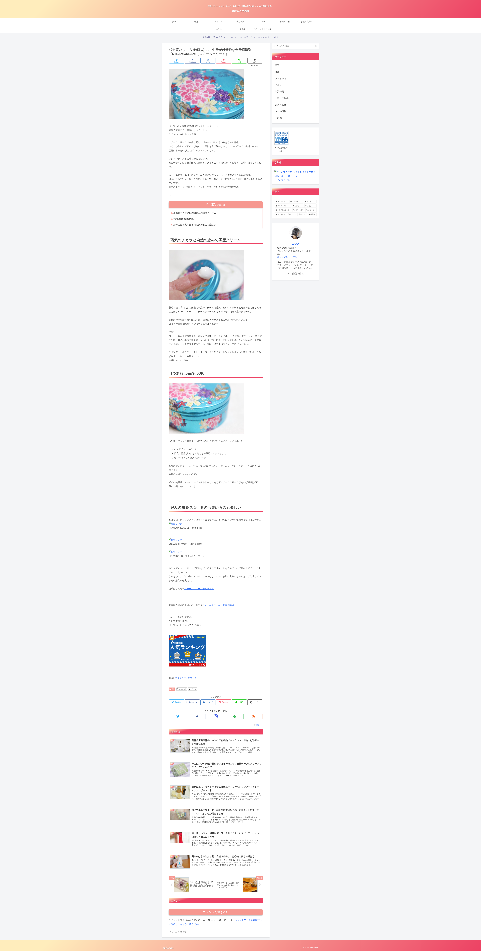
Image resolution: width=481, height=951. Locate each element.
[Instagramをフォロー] (216, 716)
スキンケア (180, 678)
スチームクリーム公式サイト (199, 588)
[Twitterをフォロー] (178, 716)
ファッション (281, 78)
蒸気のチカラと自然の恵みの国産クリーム (194, 213)
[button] (316, 46)
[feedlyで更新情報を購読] (235, 716)
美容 (172, 689)
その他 (278, 117)
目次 (213, 204)
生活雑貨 (279, 91)
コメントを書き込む (216, 912)
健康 (277, 72)
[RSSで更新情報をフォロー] (254, 716)
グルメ (278, 85)
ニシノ (295, 243)
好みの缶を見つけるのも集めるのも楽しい (194, 224)
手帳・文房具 (281, 98)
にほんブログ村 (282, 180)
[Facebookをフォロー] (197, 716)
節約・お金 (280, 104)
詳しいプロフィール (287, 256)
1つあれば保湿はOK (183, 218)
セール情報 (280, 111)
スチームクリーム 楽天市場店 (218, 604)
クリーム (192, 678)
